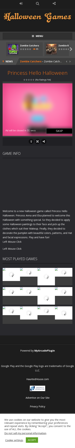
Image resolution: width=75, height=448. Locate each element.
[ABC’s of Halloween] (63, 272)
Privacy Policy (37, 406)
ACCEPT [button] (32, 440)
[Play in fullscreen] (37, 141)
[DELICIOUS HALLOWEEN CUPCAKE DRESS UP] (46, 276)
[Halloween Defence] (11, 291)
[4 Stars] (31, 80)
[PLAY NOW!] (13, 49)
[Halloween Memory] (63, 291)
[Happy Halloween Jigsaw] (29, 312)
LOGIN (21, 3)
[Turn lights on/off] (31, 141)
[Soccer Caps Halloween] (46, 310)
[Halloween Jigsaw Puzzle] (11, 310)
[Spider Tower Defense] (11, 274)
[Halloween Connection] (29, 272)
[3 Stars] (29, 80)
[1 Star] (24, 80)
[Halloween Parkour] (29, 291)
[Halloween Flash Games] (37, 17)
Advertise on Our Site (38, 397)
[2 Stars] (27, 80)
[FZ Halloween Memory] (63, 312)
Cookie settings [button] (14, 440)
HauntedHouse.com (37, 379)
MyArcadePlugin (44, 350)
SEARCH (37, 3)
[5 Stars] (33, 80)
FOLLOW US (54, 3)
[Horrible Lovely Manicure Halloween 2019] (46, 298)
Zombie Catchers (29, 45)
